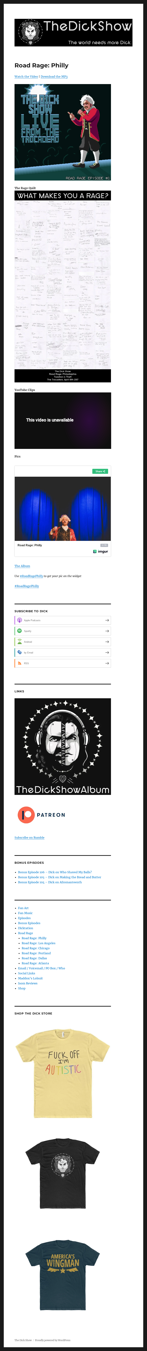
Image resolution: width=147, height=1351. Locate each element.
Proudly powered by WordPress (52, 1340)
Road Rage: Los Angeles (38, 943)
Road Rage (25, 933)
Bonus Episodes (29, 923)
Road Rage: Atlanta (35, 963)
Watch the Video (26, 76)
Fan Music (25, 913)
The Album (22, 566)
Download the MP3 (54, 76)
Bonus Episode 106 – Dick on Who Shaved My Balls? (55, 872)
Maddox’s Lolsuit (30, 978)
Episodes (24, 918)
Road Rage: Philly (34, 938)
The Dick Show (23, 1340)
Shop (21, 988)
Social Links (26, 973)
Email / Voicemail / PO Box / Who (41, 968)
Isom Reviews (27, 983)
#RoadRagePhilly (31, 576)
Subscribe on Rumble (29, 837)
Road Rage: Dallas (34, 958)
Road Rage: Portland (36, 953)
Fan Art (23, 908)
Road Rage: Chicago (36, 948)
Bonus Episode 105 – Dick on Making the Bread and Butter (59, 877)
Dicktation (25, 928)
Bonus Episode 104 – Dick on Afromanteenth (50, 882)
